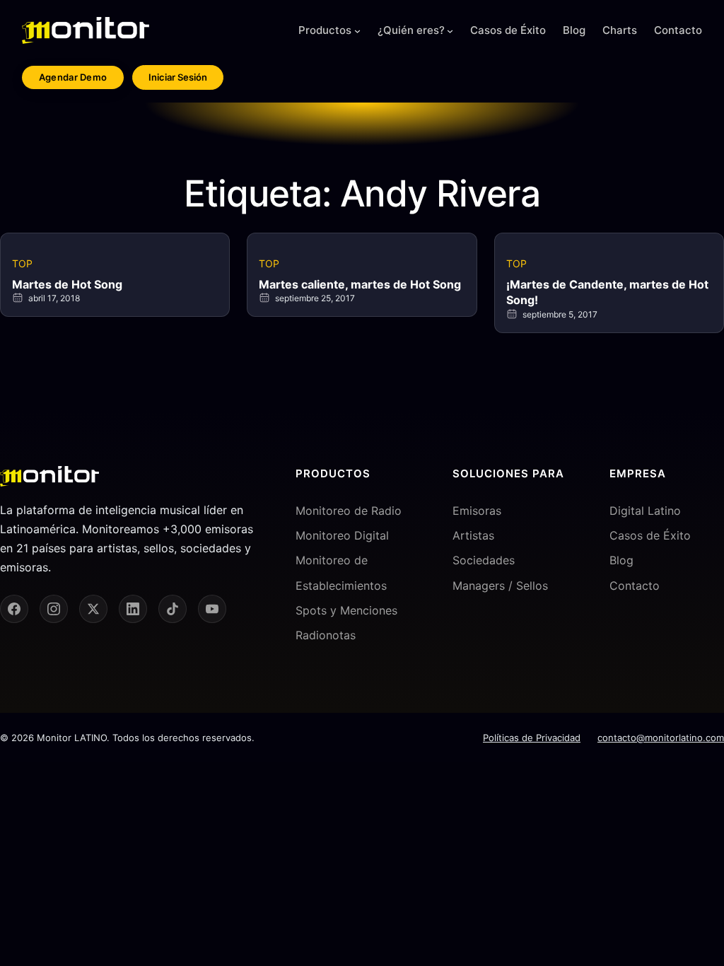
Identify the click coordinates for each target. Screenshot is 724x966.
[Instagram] (54, 609)
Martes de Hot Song (67, 284)
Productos (324, 30)
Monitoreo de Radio (349, 511)
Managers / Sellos (500, 585)
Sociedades (483, 560)
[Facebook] (14, 609)
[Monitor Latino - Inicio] (85, 30)
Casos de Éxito (650, 535)
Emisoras (476, 511)
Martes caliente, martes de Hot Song (360, 284)
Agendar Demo (73, 77)
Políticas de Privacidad (531, 737)
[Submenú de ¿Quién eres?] (450, 31)
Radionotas (326, 635)
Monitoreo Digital (342, 535)
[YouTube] (212, 609)
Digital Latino (645, 511)
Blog (621, 560)
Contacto (634, 585)
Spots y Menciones (346, 610)
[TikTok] (172, 609)
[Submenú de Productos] (357, 31)
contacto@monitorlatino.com (660, 737)
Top (22, 263)
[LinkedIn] (133, 609)
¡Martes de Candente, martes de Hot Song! (607, 292)
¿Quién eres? (411, 30)
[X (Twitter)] (93, 609)
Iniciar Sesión (177, 77)
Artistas (473, 535)
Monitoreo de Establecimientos (341, 572)
